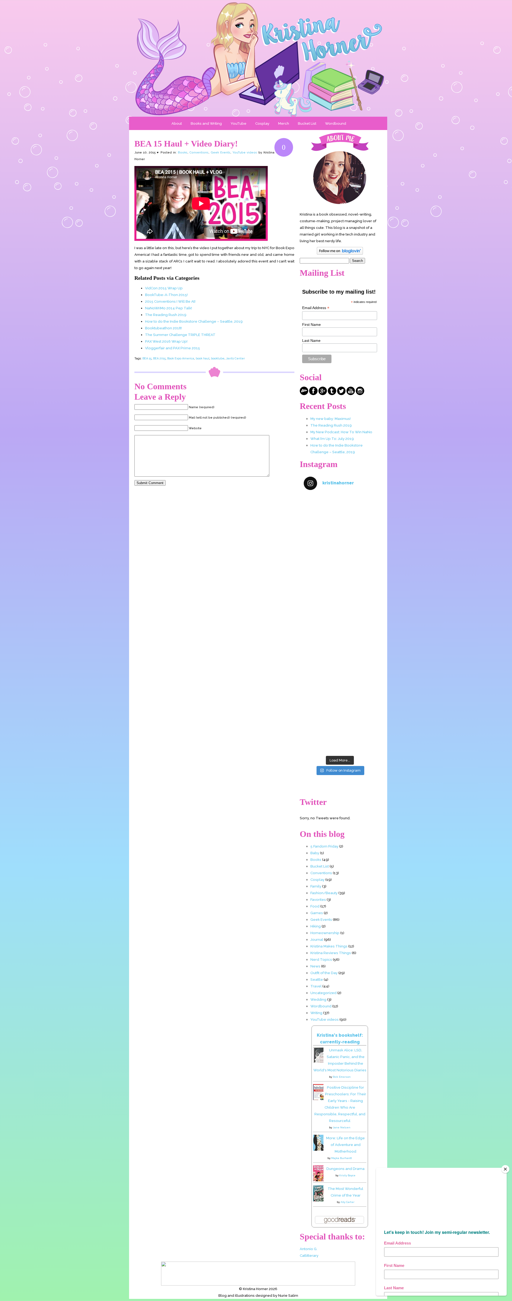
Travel (316, 986)
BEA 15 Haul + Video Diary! (186, 143)
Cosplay (262, 123)
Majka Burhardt (341, 1158)
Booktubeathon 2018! (163, 328)
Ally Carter (347, 1202)
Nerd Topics (321, 959)
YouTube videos (245, 152)
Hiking (315, 926)
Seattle (316, 979)
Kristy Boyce (347, 1175)
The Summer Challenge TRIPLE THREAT (180, 335)
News (315, 966)
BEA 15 (146, 358)
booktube (218, 358)
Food (314, 906)
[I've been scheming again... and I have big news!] (340, 645)
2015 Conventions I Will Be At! (170, 301)
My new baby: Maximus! (330, 418)
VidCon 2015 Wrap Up (164, 288)
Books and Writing (206, 123)
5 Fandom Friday (324, 846)
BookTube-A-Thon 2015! (166, 295)
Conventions (199, 152)
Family (315, 886)
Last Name (311, 340)
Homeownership (324, 933)
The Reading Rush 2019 (165, 315)
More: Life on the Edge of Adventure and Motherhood (345, 1144)
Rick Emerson (342, 1076)
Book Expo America (180, 358)
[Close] (505, 1169)
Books (182, 152)
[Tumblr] (332, 394)
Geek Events (220, 152)
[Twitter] (341, 394)
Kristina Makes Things (328, 946)
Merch (283, 123)
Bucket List (307, 123)
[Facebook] (313, 394)
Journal (316, 939)
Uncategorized (323, 993)
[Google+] (322, 394)
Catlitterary (309, 1255)
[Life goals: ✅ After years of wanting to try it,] (340, 731)
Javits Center (235, 358)
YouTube (238, 123)
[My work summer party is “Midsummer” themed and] (340, 688)
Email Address (315, 307)
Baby (314, 853)
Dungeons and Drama (345, 1168)
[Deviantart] (304, 394)
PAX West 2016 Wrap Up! (166, 341)
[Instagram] (360, 394)
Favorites (318, 899)
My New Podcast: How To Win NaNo (341, 432)
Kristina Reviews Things (330, 953)
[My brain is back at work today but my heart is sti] (340, 602)
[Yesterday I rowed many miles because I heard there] (340, 516)
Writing (316, 1013)
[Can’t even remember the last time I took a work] (340, 559)
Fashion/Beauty (324, 893)
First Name (311, 324)
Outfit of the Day (324, 973)
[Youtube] (350, 394)
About (176, 123)
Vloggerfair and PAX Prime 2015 (172, 348)
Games (316, 913)
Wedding (318, 999)
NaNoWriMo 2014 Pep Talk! (168, 308)
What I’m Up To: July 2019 (332, 438)
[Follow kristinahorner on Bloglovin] (340, 253)
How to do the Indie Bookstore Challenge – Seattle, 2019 (194, 321)
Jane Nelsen (341, 1127)
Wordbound (335, 123)
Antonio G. (308, 1249)
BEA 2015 (159, 358)
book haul (202, 358)
